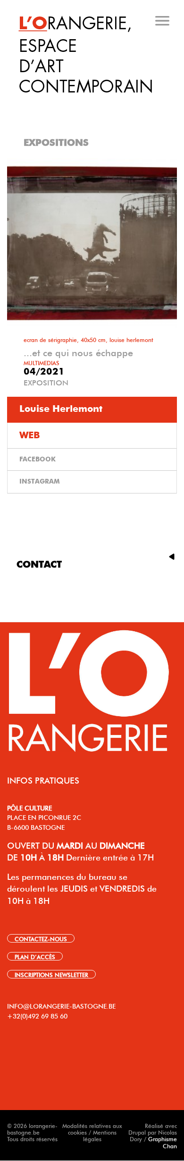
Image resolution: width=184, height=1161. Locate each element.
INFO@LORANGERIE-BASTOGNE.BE (61, 1005)
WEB (29, 435)
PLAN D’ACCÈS (35, 956)
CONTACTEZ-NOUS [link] (41, 938)
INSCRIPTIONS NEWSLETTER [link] (51, 974)
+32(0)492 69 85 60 (37, 1015)
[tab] (93, 103)
